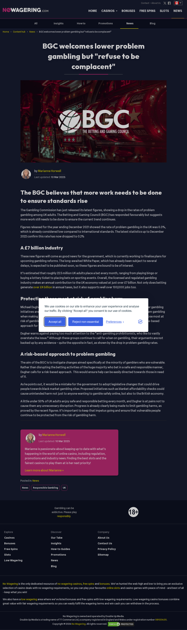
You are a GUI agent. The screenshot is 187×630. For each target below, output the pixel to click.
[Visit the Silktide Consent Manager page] (140, 321)
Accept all (55, 321)
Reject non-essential (85, 321)
